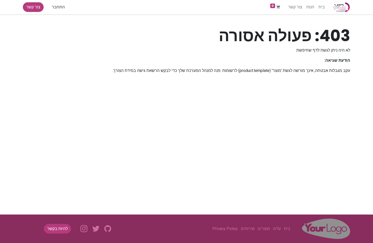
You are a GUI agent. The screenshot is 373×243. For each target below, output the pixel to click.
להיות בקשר (57, 229)
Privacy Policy (225, 228)
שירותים (248, 228)
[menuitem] (321, 7)
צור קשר (33, 7)
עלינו (277, 228)
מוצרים (264, 228)
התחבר (58, 7)
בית (287, 228)
